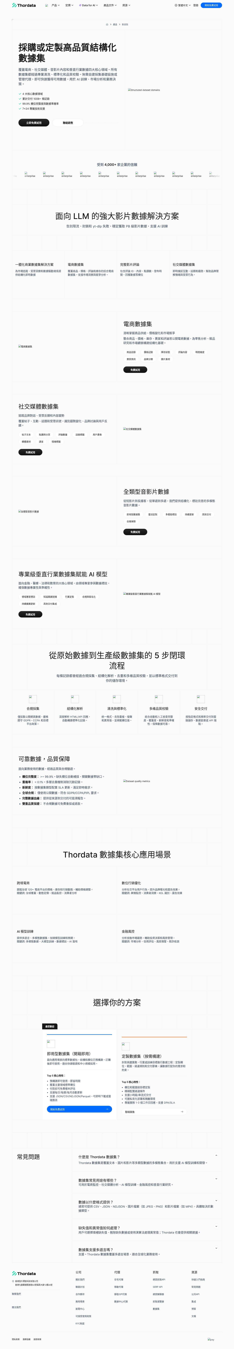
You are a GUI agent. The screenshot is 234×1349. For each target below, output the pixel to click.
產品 (115, 24)
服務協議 (26, 1339)
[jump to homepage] (24, 5)
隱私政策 (16, 1339)
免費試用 (135, 370)
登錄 (195, 5)
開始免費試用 (211, 5)
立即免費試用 (34, 123)
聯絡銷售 (68, 123)
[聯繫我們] (15, 1300)
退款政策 (37, 1339)
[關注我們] (15, 1313)
